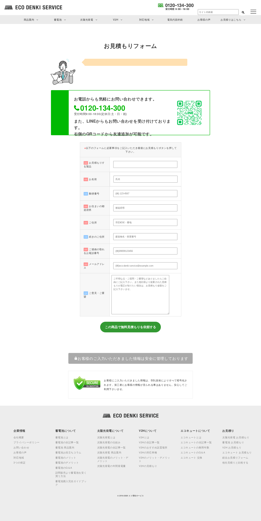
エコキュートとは (191, 437)
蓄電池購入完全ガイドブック (71, 482)
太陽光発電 (86, 19)
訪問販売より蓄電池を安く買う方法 (71, 474)
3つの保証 (19, 462)
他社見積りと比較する (235, 462)
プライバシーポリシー (26, 442)
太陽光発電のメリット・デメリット (112, 459)
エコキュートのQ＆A (193, 452)
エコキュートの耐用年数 (195, 447)
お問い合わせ (21, 447)
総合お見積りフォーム (235, 457)
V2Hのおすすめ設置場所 (153, 447)
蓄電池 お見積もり (233, 442)
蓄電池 (58, 19)
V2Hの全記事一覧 (149, 442)
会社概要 (18, 437)
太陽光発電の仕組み (109, 442)
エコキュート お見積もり (237, 452)
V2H (115, 19)
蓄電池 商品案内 (64, 447)
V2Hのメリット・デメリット (154, 459)
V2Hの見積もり (148, 466)
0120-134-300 (102, 108)
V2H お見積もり (231, 447)
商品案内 (29, 19)
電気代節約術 (175, 19)
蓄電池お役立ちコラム (68, 452)
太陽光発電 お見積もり (235, 437)
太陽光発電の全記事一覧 (111, 447)
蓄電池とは (61, 437)
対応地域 (144, 19)
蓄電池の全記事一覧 (67, 442)
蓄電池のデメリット (67, 462)
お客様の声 (203, 19)
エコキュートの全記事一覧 (196, 442)
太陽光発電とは (106, 437)
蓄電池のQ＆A (63, 467)
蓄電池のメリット (65, 457)
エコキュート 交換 (191, 457)
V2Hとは (144, 437)
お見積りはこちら (231, 19)
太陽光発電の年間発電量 (111, 466)
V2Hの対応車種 (148, 452)
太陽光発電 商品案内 (109, 452)
